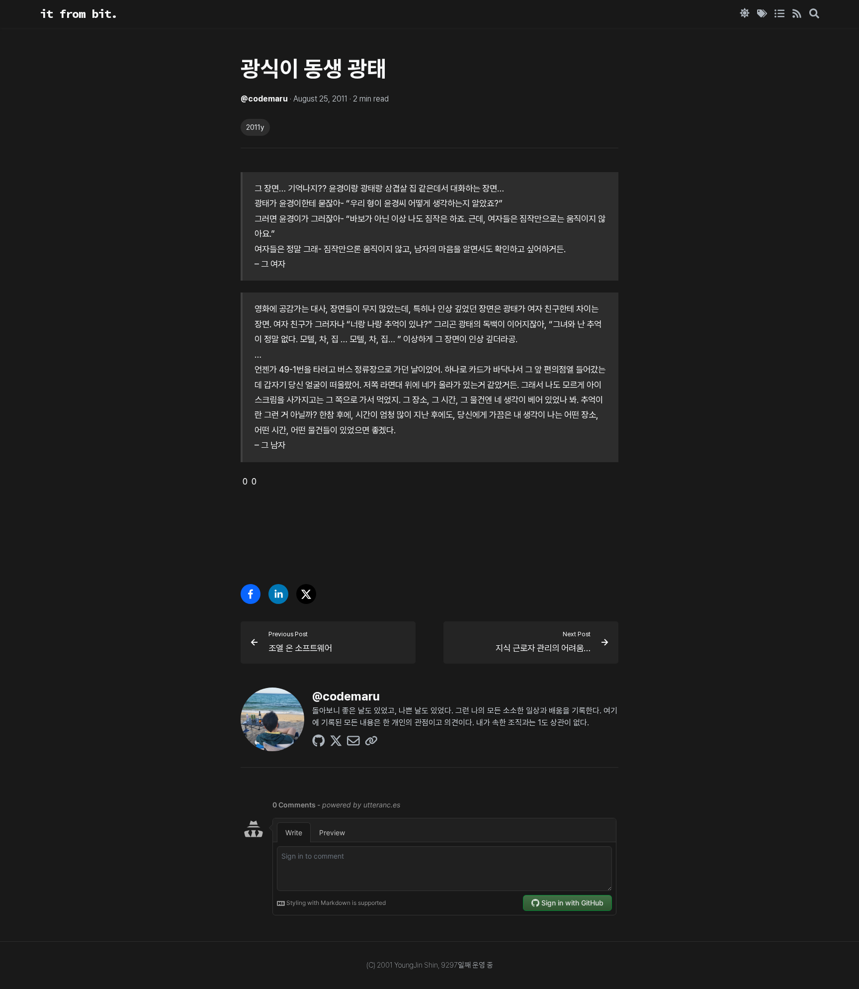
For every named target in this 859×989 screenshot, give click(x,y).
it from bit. (78, 13)
